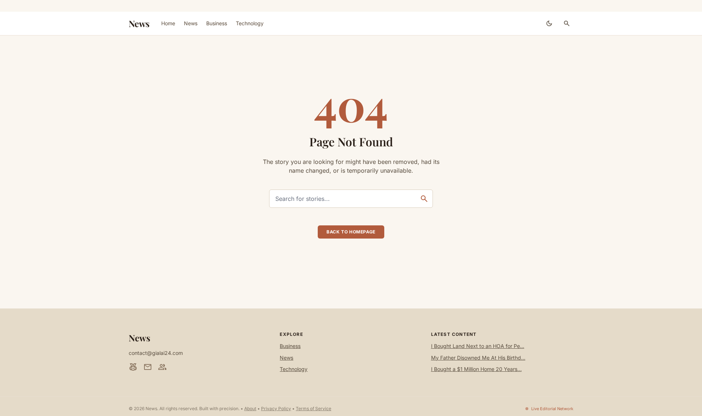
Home (168, 23)
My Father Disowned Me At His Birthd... (478, 358)
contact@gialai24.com (156, 353)
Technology (250, 23)
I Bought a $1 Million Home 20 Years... (476, 369)
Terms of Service (313, 408)
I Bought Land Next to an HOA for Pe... (477, 346)
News (139, 23)
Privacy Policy (276, 408)
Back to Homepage (351, 232)
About (250, 408)
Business (216, 23)
